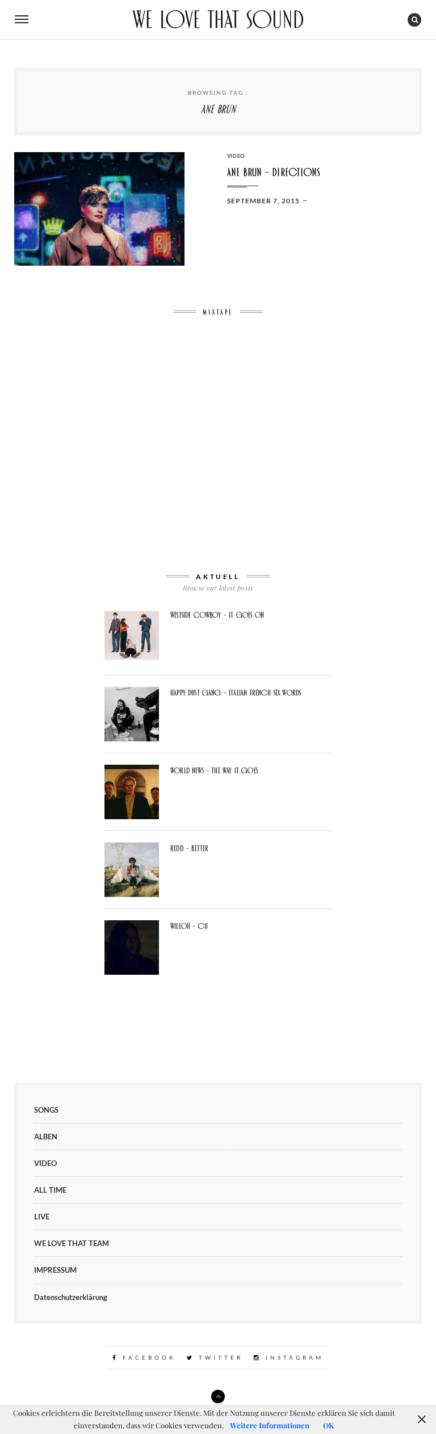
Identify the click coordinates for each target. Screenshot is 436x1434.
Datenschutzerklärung (70, 1297)
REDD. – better (189, 848)
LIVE (41, 1216)
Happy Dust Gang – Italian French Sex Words (235, 692)
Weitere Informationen (269, 1425)
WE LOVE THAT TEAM (71, 1243)
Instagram (293, 1357)
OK (328, 1425)
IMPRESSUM (55, 1269)
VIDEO (236, 156)
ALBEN (45, 1136)
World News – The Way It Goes (214, 770)
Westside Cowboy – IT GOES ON (217, 614)
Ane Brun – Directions (274, 172)
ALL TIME (50, 1189)
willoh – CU (189, 925)
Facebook (147, 1357)
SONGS (46, 1109)
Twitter (219, 1357)
